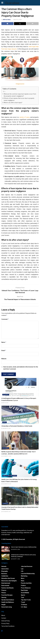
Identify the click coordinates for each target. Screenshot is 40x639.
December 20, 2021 (6, 483)
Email (3, 350)
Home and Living (6, 607)
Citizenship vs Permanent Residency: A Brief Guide (16, 426)
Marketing (24, 576)
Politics (23, 585)
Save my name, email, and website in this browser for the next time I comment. (20, 368)
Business (6, 394)
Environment (5, 585)
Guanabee (12, 2)
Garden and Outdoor (7, 600)
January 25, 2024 (6, 428)
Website (3, 358)
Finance (5, 503)
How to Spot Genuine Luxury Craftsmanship (23, 547)
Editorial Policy (5, 621)
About (3, 615)
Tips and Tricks (26, 600)
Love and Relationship (28, 573)
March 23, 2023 (17, 19)
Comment (5, 319)
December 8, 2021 (6, 511)
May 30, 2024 (5, 402)
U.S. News (24, 607)
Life (22, 571)
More (22, 578)
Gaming (3, 597)
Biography (4, 571)
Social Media (25, 592)
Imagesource (20, 84)
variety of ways (24, 117)
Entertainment (5, 583)
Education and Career (8, 578)
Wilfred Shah (7, 19)
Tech (22, 597)
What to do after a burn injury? (13, 102)
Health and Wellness (9, 475)
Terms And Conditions (7, 626)
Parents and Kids (26, 583)
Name (3, 342)
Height (3, 604)
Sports (23, 595)
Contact (3, 618)
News (4, 422)
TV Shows (24, 604)
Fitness (3, 592)
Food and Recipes (7, 595)
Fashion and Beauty (7, 588)
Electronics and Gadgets (9, 580)
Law (22, 569)
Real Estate (24, 590)
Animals (3, 566)
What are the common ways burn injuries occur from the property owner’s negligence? (20, 95)
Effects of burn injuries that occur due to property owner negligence (19, 99)
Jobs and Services (26, 566)
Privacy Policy (5, 623)
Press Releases (26, 588)
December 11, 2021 (6, 456)
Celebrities (4, 576)
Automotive (5, 569)
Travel (23, 602)
